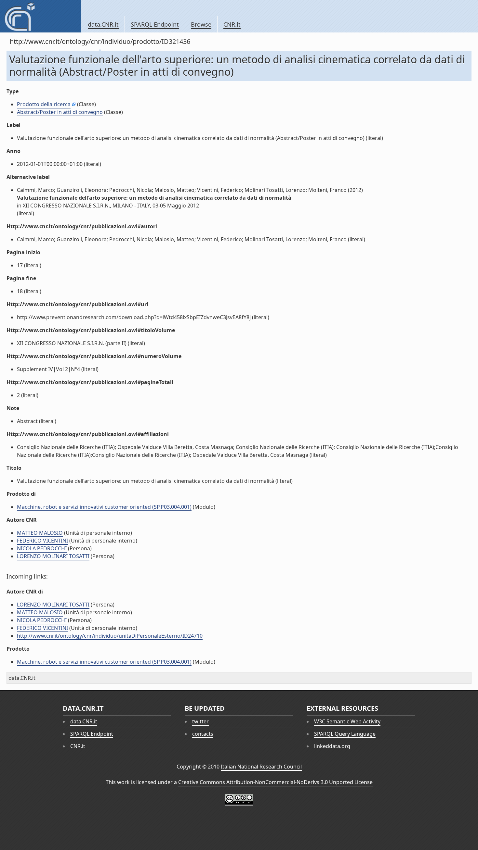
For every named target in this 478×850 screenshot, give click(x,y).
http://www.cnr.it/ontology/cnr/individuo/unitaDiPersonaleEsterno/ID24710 (110, 635)
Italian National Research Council (261, 766)
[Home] (40, 16)
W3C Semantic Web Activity (347, 721)
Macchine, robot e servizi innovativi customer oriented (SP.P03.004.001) (104, 506)
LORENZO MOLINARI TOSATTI (53, 556)
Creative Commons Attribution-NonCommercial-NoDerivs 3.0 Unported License (275, 782)
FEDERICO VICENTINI (42, 540)
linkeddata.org (332, 746)
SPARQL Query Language (345, 733)
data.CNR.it (103, 24)
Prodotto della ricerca (44, 104)
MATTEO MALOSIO (40, 532)
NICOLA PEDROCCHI (42, 548)
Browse (201, 24)
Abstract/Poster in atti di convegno (60, 112)
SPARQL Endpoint (155, 24)
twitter (200, 721)
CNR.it (232, 24)
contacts (202, 733)
